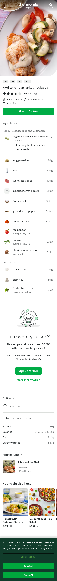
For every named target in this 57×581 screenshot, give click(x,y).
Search (50, 8)
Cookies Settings (28, 557)
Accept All (28, 575)
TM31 (27, 81)
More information (28, 380)
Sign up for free (28, 111)
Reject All (28, 566)
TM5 (20, 81)
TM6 (13, 81)
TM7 (5, 81)
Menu (6, 8)
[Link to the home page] (28, 6)
